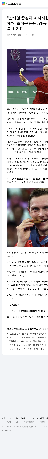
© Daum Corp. (8, 430)
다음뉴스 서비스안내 (10, 418)
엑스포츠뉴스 (13, 3)
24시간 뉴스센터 (27, 418)
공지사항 (40, 418)
